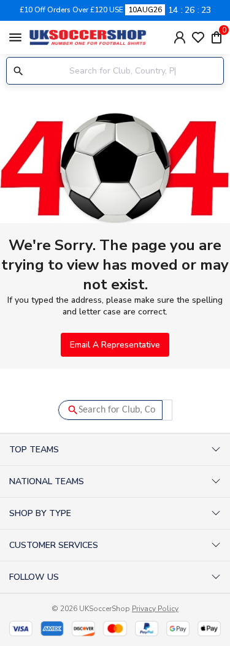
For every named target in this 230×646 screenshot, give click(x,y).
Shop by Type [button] (40, 513)
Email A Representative (115, 345)
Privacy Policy (155, 609)
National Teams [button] (46, 481)
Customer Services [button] (53, 545)
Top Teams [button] (34, 449)
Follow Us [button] (34, 577)
